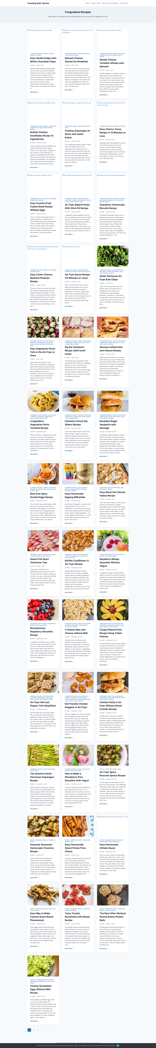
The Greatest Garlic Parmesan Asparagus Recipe (42, 777)
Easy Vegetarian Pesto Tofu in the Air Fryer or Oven (42, 352)
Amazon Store (96, 3)
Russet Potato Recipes (72, 201)
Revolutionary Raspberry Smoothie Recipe (41, 631)
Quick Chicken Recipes (115, 55)
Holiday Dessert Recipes (38, 556)
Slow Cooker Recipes (72, 418)
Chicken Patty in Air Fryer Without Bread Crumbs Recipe (111, 705)
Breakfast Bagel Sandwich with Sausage (108, 424)
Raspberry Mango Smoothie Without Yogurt (110, 562)
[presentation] (43, 39)
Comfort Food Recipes (49, 126)
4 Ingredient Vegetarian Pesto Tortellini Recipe (39, 424)
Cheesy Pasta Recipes (119, 53)
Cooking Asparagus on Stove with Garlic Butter (77, 134)
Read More (34, 92)
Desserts (46, 53)
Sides (66, 127)
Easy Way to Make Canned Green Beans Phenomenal (41, 917)
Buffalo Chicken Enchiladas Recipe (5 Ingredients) (41, 135)
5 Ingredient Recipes (36, 53)
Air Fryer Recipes (83, 198)
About (88, 3)
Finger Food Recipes (79, 271)
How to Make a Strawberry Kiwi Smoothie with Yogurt (77, 777)
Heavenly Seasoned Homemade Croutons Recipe (42, 848)
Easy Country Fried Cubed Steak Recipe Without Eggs (41, 206)
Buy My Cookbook (112, 3)
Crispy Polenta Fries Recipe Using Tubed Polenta (111, 633)
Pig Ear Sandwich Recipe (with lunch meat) (75, 350)
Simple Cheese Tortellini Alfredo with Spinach (112, 63)
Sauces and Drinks (70, 490)
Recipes (39, 55)
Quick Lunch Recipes (42, 344)
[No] (154, 1045)
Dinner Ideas (81, 53)
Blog (103, 3)
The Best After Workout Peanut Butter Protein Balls (113, 917)
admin (33, 65)
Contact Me (124, 3)
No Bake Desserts (75, 489)
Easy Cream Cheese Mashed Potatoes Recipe (41, 278)
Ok (118, 1045)
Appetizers (81, 126)
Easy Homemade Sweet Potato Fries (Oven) (75, 848)
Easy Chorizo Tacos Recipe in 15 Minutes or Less (113, 132)
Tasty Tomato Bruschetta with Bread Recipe (77, 917)
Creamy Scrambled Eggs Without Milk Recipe (40, 989)
